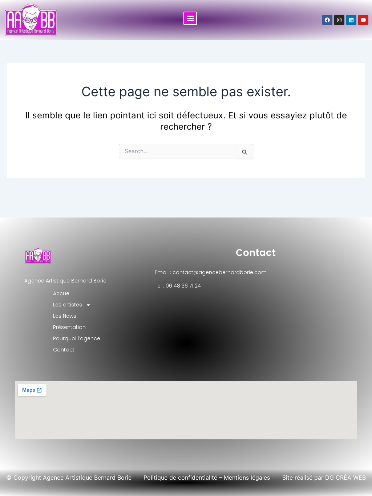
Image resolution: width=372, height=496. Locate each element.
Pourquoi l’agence (76, 338)
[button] (190, 18)
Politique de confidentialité (180, 477)
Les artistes (67, 304)
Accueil (62, 293)
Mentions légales (247, 477)
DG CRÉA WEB (345, 477)
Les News (64, 316)
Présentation (69, 327)
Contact (256, 252)
